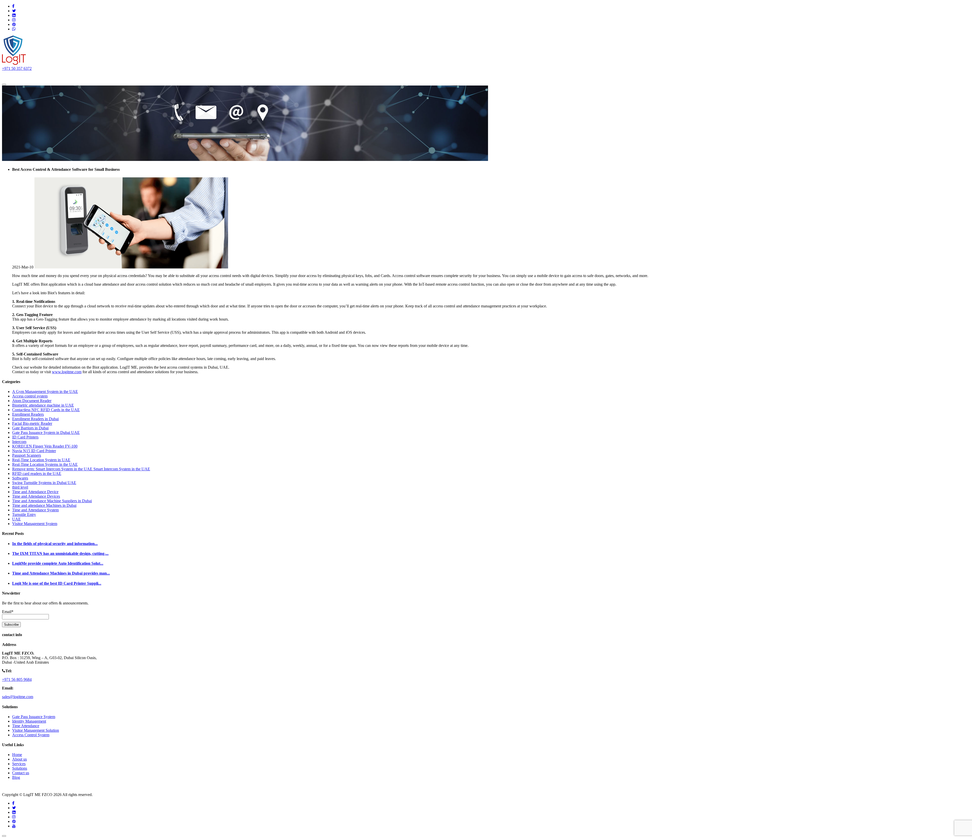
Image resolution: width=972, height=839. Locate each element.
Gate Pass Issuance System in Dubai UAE (46, 432)
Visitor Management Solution (35, 730)
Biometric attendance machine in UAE (43, 405)
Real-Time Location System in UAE (41, 460)
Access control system (30, 396)
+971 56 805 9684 (17, 679)
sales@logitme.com (17, 697)
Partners (113, 76)
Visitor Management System (34, 523)
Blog (16, 777)
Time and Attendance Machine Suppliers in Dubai (52, 501)
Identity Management (29, 721)
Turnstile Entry (24, 514)
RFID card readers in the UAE (36, 473)
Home (14, 76)
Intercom (19, 441)
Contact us (136, 76)
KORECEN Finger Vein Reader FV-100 (44, 446)
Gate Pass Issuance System (33, 717)
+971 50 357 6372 (17, 68)
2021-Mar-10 (22, 267)
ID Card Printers (25, 437)
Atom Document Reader (31, 400)
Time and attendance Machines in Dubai (44, 505)
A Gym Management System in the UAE (45, 391)
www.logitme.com (67, 372)
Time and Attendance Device (35, 492)
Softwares (20, 478)
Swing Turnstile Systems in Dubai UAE (44, 482)
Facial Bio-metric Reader (32, 423)
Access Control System (30, 735)
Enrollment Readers (28, 414)
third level (20, 487)
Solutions (58, 76)
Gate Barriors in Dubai (30, 428)
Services (86, 76)
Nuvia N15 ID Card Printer (34, 451)
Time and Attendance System (35, 510)
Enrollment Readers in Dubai (35, 419)
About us (34, 76)
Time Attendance (25, 726)
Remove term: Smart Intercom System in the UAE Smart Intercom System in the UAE (81, 469)
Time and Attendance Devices (36, 496)
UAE (16, 519)
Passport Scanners (26, 455)
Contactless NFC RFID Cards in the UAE (46, 410)
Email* (7, 612)
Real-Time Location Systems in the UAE (45, 464)
